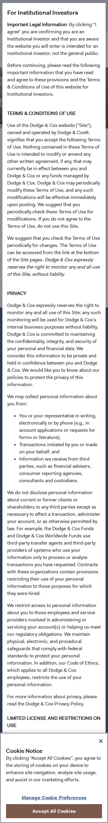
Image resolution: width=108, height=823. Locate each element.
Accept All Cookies (54, 811)
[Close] (100, 741)
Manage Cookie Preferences (54, 797)
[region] (54, 778)
